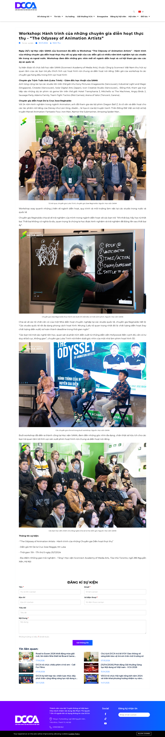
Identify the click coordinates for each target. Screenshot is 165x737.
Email (86, 587)
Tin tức (57, 16)
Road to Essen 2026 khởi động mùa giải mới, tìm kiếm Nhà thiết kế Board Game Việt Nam (55, 654)
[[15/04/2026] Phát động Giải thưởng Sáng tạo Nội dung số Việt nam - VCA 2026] (91, 668)
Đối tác (144, 16)
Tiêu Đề (22, 608)
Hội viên (133, 16)
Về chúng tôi (43, 16)
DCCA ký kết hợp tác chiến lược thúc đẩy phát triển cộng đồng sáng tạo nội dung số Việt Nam (56, 677)
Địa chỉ (22, 597)
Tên (20, 587)
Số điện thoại (90, 597)
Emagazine (102, 16)
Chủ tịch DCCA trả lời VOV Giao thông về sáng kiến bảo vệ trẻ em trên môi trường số (122, 654)
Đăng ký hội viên (118, 16)
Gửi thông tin (82, 643)
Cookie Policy (74, 734)
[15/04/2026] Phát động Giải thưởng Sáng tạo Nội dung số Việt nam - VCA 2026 (121, 666)
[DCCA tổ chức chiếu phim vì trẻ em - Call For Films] (26, 668)
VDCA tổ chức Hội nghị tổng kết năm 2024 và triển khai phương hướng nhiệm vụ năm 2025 (122, 677)
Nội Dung (23, 618)
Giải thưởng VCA (85, 16)
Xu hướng (70, 16)
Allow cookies (144, 733)
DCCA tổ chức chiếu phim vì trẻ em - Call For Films (55, 666)
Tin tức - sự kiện (27, 43)
